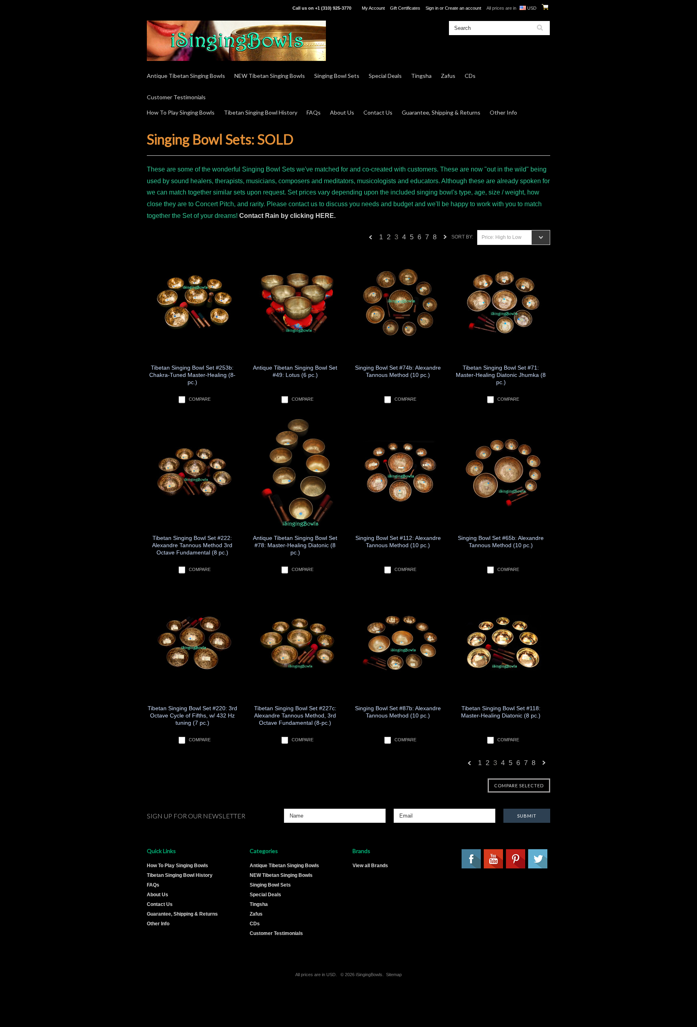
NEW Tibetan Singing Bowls (269, 75)
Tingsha (421, 75)
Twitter (538, 859)
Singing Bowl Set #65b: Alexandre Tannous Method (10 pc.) (501, 541)
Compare (200, 399)
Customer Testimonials (176, 97)
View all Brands (370, 865)
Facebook (471, 859)
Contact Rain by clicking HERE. (287, 215)
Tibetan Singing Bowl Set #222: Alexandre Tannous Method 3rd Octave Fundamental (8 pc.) (192, 545)
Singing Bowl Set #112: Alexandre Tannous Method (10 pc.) (398, 541)
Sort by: (462, 237)
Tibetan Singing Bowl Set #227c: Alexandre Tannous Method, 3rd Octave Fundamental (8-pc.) (295, 715)
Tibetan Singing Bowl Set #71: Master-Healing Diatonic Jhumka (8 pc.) (501, 374)
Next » (445, 239)
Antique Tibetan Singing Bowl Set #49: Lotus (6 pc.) (295, 371)
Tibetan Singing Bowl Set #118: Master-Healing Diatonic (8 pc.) (500, 712)
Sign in (432, 8)
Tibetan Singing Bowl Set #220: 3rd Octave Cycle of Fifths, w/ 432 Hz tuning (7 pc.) (192, 715)
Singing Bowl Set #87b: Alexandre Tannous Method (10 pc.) (398, 712)
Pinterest (516, 859)
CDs (470, 75)
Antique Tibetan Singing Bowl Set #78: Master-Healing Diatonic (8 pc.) (295, 545)
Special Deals (385, 75)
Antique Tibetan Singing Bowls (186, 75)
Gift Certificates (405, 8)
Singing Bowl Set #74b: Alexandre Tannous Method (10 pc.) (398, 371)
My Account (373, 8)
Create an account (463, 8)
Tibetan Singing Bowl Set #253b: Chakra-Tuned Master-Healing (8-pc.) (192, 374)
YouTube (494, 859)
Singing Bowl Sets (336, 75)
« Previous (370, 239)
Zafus (448, 75)
